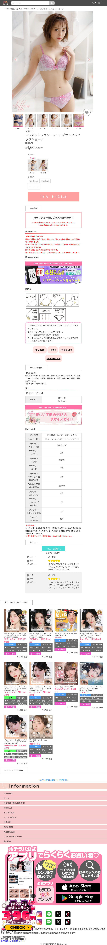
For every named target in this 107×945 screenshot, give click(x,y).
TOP (7, 8)
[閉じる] (33, 896)
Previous (9, 121)
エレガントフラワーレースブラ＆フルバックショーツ (42, 8)
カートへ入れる (56, 196)
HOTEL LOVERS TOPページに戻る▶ (53, 780)
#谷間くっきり (66, 350)
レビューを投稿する (53, 548)
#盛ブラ (52, 350)
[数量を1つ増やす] (38, 187)
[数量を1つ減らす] (30, 187)
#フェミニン (40, 350)
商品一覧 (14, 8)
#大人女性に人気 (53, 358)
